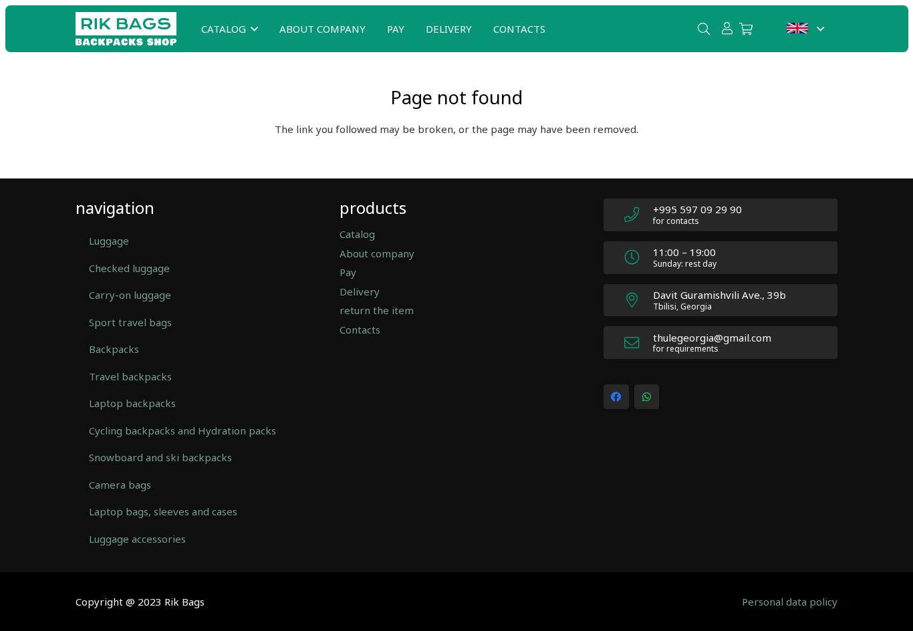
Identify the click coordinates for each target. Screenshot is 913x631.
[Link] (727, 28)
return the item (377, 310)
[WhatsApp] (647, 397)
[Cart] (746, 28)
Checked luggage (129, 268)
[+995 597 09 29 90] (638, 215)
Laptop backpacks (132, 403)
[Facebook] (616, 397)
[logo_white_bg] (126, 28)
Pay (348, 272)
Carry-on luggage (130, 294)
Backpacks (114, 349)
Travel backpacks (130, 376)
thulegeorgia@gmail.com (712, 337)
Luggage (109, 240)
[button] (254, 29)
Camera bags (120, 484)
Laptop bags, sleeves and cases (163, 511)
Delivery (360, 291)
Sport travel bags (130, 322)
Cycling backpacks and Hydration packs (182, 430)
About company (377, 253)
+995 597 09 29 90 (697, 209)
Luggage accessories (137, 538)
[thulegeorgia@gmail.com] (638, 343)
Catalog (357, 234)
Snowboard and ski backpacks (160, 457)
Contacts (360, 329)
